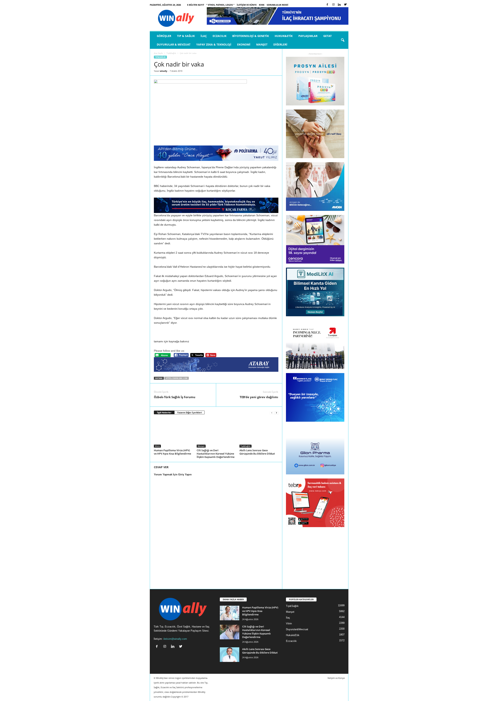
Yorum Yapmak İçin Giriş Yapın (173, 474)
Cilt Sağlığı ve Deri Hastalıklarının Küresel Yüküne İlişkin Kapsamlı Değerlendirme (215, 454)
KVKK (261, 4)
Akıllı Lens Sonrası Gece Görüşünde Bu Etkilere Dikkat (257, 452)
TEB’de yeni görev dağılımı (259, 397)
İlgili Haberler (164, 412)
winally (163, 70)
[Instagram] (333, 5)
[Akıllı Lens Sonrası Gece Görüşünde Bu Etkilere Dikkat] (258, 433)
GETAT (327, 36)
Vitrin (157, 446)
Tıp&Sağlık (171, 53)
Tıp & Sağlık (186, 36)
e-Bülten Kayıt (195, 4)
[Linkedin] (339, 5)
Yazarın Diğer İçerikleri (189, 412)
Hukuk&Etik (284, 36)
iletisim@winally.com (175, 638)
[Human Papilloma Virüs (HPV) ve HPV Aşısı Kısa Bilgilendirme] (173, 433)
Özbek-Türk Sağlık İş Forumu (174, 397)
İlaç (204, 36)
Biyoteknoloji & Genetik (250, 36)
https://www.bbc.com (176, 378)
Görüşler (164, 36)
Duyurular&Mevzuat (297, 629)
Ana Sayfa (158, 53)
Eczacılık (219, 36)
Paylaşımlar (307, 36)
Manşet (261, 44)
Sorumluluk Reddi (277, 4)
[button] (342, 40)
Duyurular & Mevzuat (173, 44)
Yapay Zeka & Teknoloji (213, 44)
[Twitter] (345, 5)
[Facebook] (327, 5)
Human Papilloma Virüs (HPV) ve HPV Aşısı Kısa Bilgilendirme (172, 452)
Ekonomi (243, 44)
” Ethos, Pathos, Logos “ (220, 4)
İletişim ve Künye (247, 4)
